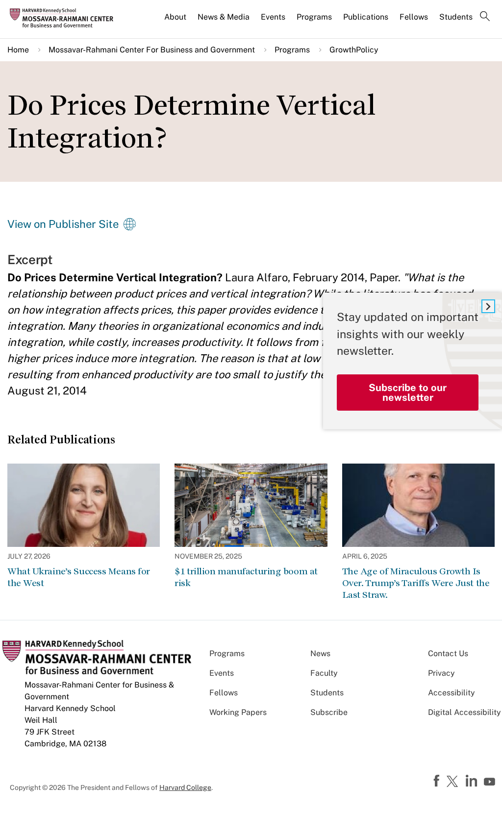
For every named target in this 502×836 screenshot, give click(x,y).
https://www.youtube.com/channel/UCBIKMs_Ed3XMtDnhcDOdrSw (490, 782)
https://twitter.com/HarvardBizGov (454, 782)
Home (18, 49)
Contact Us (448, 653)
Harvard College (185, 787)
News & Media (224, 17)
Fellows (414, 17)
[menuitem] (176, 21)
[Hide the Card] (488, 306)
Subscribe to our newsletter (408, 392)
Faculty (324, 673)
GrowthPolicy (353, 49)
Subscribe (329, 712)
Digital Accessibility (464, 712)
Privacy (441, 673)
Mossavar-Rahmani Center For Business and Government (152, 49)
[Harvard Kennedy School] (65, 17)
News (320, 653)
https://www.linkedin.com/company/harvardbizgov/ (472, 781)
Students (456, 17)
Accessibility (451, 692)
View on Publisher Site (63, 224)
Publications (365, 17)
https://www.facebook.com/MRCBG (437, 781)
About (175, 17)
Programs (314, 17)
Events (273, 17)
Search (484, 17)
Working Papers (238, 712)
